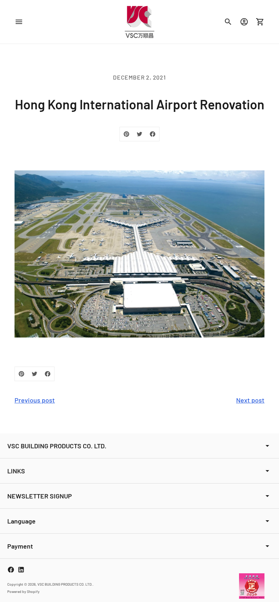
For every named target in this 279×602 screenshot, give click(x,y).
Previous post (35, 400)
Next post (250, 400)
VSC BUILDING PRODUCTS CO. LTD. (65, 584)
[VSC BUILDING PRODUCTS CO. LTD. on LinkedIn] (21, 569)
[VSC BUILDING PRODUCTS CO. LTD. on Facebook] (11, 569)
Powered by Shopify (23, 591)
